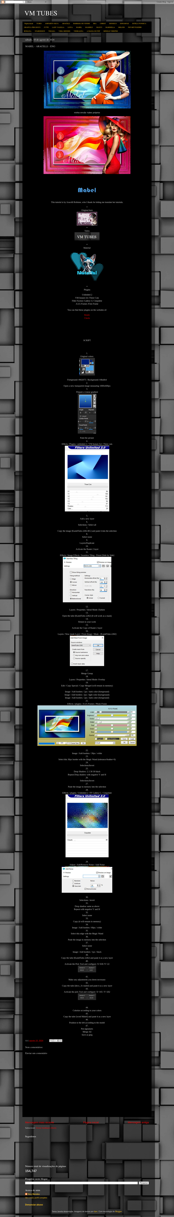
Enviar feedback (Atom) (46, 1128)
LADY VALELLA (58, 27)
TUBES (39, 23)
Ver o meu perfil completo (36, 1198)
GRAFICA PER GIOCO (32, 27)
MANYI (99, 27)
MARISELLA (110, 27)
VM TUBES (40, 12)
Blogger (118, 1211)
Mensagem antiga (138, 1122)
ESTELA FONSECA (139, 23)
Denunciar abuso (34, 1205)
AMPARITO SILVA (52, 23)
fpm (95, 1211)
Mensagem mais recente (39, 1122)
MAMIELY (89, 27)
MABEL (79, 27)
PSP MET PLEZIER (135, 27)
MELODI (121, 27)
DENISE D (113, 23)
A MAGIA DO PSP (93, 31)
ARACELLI (66, 23)
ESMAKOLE (124, 23)
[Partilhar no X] (55, 1040)
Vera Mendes (34, 1194)
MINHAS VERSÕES (110, 31)
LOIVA (70, 27)
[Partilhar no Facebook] (58, 1040)
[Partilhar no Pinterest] (61, 1040)
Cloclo (87, 318)
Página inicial (28, 23)
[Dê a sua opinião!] (53, 1040)
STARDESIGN (40, 31)
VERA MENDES (64, 31)
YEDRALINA (78, 31)
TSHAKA (51, 31)
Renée (87, 315)
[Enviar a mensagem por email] (50, 1040)
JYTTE (46, 27)
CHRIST (103, 23)
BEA (95, 23)
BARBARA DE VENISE (81, 23)
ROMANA (27, 31)
